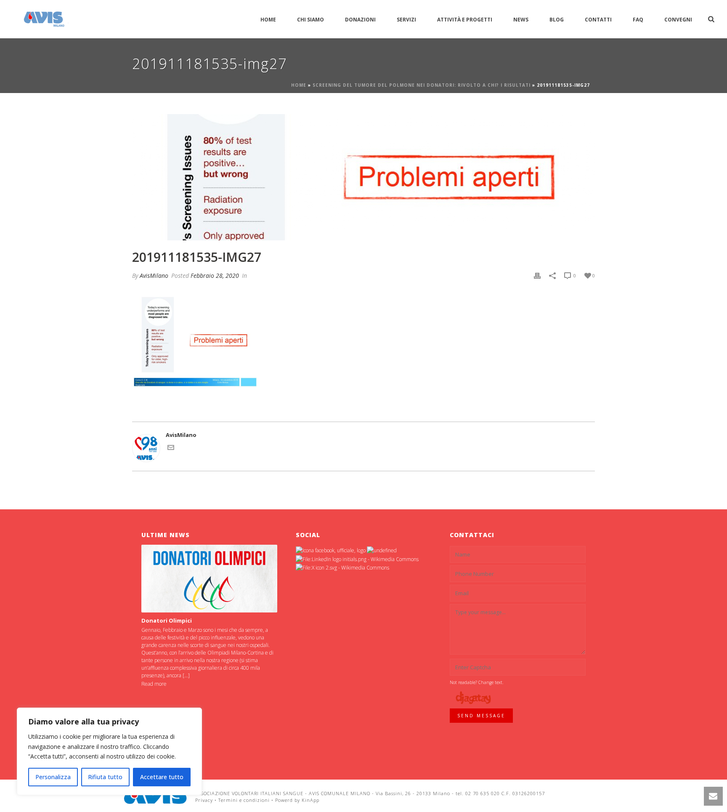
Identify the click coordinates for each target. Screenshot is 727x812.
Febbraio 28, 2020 (215, 276)
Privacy (204, 800)
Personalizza (53, 777)
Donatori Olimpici (166, 620)
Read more (154, 683)
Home (268, 19)
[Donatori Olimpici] (209, 578)
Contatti (598, 19)
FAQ (638, 19)
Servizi (406, 19)
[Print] (537, 275)
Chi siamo (310, 19)
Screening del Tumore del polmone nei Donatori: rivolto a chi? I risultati (422, 85)
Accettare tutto (161, 777)
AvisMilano (154, 276)
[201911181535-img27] (363, 177)
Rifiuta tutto (105, 777)
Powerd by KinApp (297, 800)
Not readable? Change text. (476, 682)
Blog (556, 19)
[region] (109, 751)
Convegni (678, 19)
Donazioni (360, 19)
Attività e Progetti (464, 19)
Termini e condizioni (244, 800)
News (520, 19)
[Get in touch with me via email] (170, 449)
